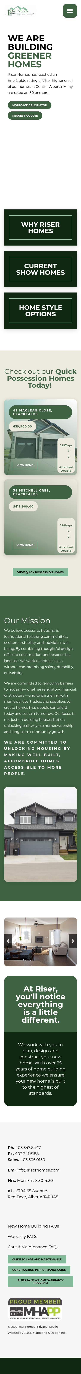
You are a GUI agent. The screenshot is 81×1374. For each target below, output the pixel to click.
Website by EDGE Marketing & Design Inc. (37, 1332)
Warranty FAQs (22, 1236)
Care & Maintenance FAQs (33, 1246)
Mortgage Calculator (29, 105)
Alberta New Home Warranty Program (40, 1281)
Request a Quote (25, 115)
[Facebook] (11, 1207)
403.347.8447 (28, 1147)
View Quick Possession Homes (40, 572)
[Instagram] (21, 1207)
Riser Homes (26, 1326)
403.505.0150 (32, 1159)
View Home (25, 465)
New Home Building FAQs (33, 1226)
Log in (53, 1326)
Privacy (42, 1326)
